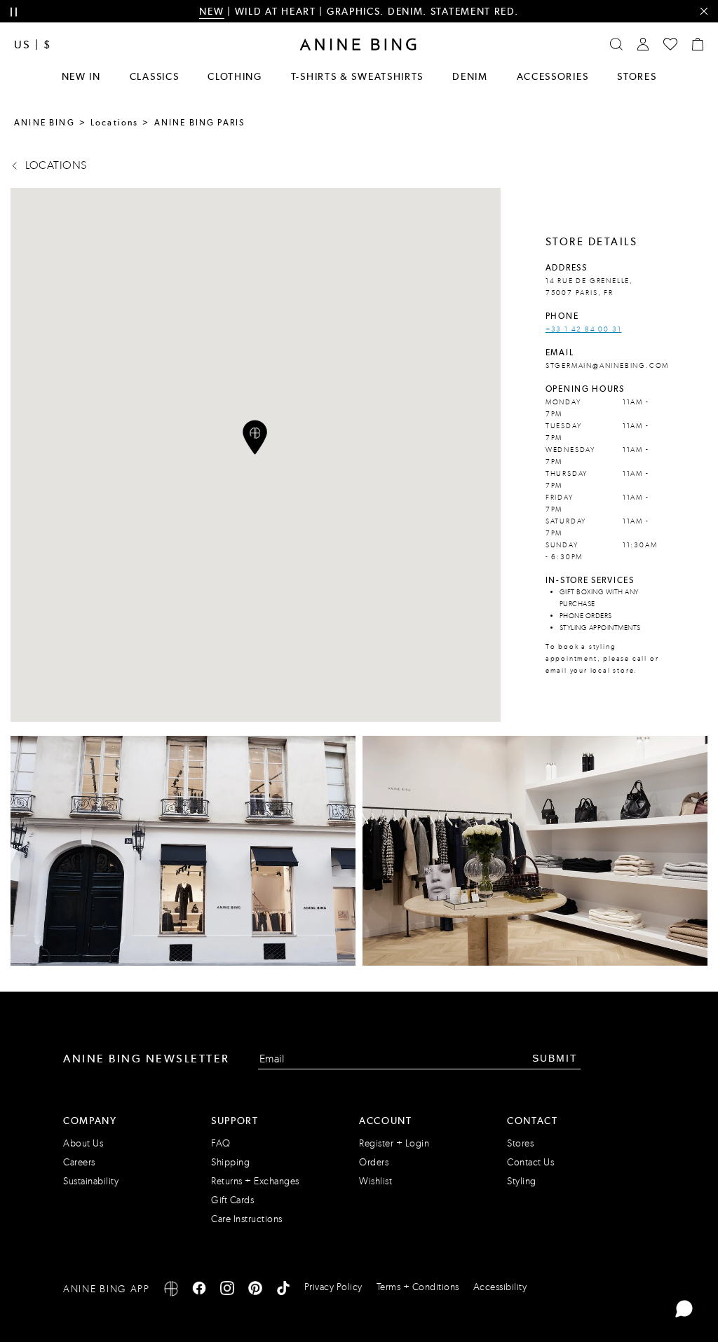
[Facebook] (199, 1290)
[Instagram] (227, 1290)
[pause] (13, 12)
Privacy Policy (333, 1287)
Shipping (230, 1162)
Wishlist (375, 1181)
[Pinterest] (255, 1290)
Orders (373, 1162)
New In (81, 76)
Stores (636, 76)
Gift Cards (232, 1200)
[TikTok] (283, 1290)
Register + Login (394, 1143)
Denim (470, 76)
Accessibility (500, 1287)
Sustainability (90, 1181)
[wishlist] (670, 44)
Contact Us (530, 1162)
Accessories (553, 76)
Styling (521, 1181)
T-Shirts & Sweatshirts (357, 76)
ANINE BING (44, 123)
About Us (83, 1143)
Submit (555, 1058)
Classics (155, 76)
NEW (211, 11)
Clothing (235, 76)
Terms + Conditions (418, 1287)
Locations (114, 123)
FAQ (221, 1143)
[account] (643, 44)
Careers (79, 1162)
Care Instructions (247, 1219)
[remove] (703, 11)
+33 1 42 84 (572, 329)
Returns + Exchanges (255, 1181)
